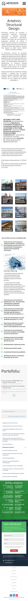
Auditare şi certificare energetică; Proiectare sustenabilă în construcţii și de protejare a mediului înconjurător (13, 439)
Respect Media (16, 599)
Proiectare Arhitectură (9, 411)
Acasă (14, 567)
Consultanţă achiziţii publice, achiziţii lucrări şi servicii (12, 429)
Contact (14, 585)
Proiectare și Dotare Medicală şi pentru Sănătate (13, 473)
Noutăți (14, 579)
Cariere (14, 582)
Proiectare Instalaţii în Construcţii (16, 416)
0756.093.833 (9, 562)
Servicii (14, 573)
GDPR (14, 588)
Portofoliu (14, 576)
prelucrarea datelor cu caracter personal (13, 547)
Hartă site (14, 591)
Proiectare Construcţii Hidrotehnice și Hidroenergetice (10, 461)
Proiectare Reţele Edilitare (8, 458)
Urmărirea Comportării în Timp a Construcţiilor (12, 465)
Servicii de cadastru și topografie (9, 476)
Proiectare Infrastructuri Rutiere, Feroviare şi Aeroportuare (12, 454)
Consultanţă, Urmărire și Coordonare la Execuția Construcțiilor (13, 469)
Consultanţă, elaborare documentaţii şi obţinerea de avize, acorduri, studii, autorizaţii (13, 434)
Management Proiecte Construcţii (9, 423)
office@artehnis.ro (10, 560)
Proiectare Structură (8, 447)
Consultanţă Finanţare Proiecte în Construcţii (12, 426)
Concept (14, 570)
